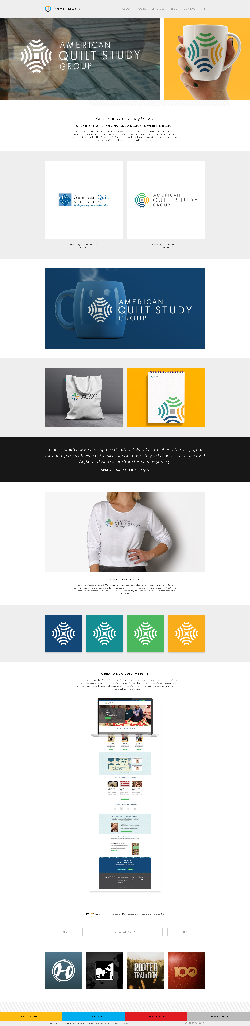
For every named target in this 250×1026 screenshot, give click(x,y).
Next (185, 932)
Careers (116, 1023)
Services (158, 8)
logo (95, 588)
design (139, 137)
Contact (190, 8)
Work (142, 8)
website (134, 680)
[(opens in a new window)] (186, 1023)
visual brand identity (125, 590)
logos (79, 590)
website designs (116, 134)
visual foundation (156, 131)
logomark (148, 137)
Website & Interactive (138, 914)
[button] (63, 651)
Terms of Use (108, 1023)
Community (98, 914)
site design (112, 686)
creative (119, 137)
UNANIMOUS (119, 131)
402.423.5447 (125, 1023)
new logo (101, 134)
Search (204, 9)
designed (105, 588)
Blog (174, 8)
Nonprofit (108, 914)
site (130, 683)
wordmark (83, 585)
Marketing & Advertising (31, 1016)
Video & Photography (218, 1016)
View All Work (125, 932)
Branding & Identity (156, 914)
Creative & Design (120, 914)
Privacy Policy (99, 1023)
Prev (64, 932)
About (127, 8)
